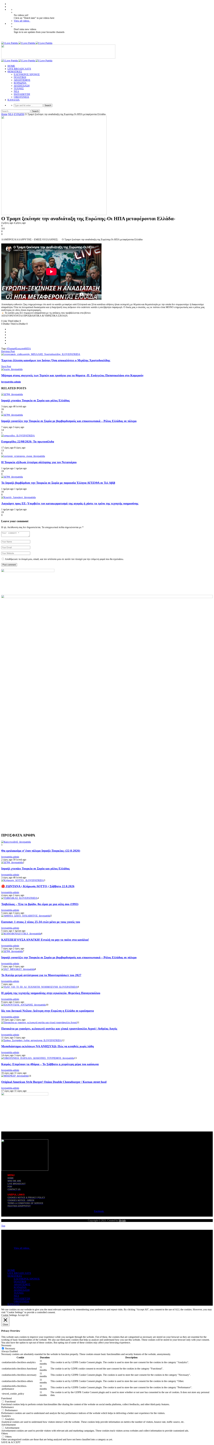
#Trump (10, 348)
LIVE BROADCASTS (19, 68)
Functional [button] (6, 1398)
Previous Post (8, 351)
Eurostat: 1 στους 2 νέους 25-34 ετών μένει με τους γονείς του (40, 921)
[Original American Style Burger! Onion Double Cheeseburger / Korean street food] (15, 1075)
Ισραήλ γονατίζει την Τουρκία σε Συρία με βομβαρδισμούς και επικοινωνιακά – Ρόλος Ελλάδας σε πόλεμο (69, 421)
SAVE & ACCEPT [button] (11, 1442)
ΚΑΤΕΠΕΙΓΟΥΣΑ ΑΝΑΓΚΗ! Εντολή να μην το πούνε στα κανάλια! (45, 939)
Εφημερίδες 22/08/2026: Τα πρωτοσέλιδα (27, 441)
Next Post (6, 366)
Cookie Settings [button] (9, 1315)
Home (4, 114)
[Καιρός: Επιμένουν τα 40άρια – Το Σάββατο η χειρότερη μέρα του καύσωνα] (37, 1058)
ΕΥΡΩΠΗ (19, 114)
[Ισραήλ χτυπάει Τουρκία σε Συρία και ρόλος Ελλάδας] (12, 394)
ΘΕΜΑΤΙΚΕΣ (15, 71)
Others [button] (4, 1433)
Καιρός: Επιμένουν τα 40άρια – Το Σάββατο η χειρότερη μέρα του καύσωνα (50, 1064)
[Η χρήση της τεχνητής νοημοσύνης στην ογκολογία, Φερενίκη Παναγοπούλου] (39, 987)
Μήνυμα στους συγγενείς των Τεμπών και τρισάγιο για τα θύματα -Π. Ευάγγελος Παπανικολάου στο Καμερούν (72, 375)
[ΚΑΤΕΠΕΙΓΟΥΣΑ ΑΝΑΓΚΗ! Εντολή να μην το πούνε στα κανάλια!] (21, 933)
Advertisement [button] (8, 1424)
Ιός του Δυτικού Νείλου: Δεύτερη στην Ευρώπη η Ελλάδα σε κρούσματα (47, 1010)
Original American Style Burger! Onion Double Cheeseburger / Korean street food (54, 1082)
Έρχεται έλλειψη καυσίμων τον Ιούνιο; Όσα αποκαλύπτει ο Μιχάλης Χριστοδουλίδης (55, 360)
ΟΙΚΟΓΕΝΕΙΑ (21, 97)
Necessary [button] (6, 1345)
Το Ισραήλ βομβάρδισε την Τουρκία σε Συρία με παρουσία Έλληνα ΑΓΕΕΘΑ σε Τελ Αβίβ (58, 482)
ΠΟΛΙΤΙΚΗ (20, 77)
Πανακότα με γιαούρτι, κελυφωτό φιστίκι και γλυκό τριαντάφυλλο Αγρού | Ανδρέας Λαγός (59, 1028)
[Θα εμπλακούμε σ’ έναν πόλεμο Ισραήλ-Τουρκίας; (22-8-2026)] (16, 842)
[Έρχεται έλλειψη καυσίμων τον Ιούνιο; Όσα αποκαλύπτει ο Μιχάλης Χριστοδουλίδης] (40, 354)
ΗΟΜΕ (11, 66)
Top (3, 1225)
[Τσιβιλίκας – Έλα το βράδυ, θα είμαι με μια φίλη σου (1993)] (19, 898)
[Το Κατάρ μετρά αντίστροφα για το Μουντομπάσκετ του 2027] (18, 969)
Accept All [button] (23, 1315)
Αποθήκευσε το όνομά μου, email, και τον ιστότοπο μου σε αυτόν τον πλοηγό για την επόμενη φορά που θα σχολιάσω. (64, 559)
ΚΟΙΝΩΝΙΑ (20, 83)
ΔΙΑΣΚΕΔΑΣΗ (22, 85)
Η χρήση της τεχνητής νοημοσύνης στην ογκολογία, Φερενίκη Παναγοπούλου (50, 993)
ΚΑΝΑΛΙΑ (14, 99)
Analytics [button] (6, 1416)
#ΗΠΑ (27, 348)
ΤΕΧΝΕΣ (19, 88)
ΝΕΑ (16, 91)
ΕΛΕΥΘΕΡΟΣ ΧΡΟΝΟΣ (27, 74)
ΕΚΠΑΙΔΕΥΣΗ (22, 94)
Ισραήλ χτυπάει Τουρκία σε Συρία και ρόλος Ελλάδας (35, 400)
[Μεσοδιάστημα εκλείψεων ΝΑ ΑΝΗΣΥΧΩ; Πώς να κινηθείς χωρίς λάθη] (31, 1040)
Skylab (122, 1220)
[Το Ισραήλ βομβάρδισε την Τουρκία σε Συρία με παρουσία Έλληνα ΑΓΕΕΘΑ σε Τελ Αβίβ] (12, 476)
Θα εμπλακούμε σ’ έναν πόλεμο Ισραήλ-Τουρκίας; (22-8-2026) (40, 850)
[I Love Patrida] (26, 43)
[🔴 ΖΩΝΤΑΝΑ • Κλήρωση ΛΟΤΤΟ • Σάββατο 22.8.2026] (22, 880)
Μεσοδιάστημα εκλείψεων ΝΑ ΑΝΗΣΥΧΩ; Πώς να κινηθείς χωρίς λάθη (47, 1046)
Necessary (10, 1348)
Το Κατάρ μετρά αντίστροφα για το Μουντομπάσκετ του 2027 (41, 975)
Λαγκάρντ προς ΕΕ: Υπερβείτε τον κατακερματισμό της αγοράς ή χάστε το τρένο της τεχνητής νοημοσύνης (69, 503)
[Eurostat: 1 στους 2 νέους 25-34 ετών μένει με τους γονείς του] (25, 915)
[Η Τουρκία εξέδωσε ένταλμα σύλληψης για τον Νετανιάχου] (23, 456)
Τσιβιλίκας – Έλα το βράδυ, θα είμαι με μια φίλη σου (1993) (39, 904)
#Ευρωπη (19, 348)
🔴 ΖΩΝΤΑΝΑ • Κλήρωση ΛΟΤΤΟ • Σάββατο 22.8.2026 (37, 886)
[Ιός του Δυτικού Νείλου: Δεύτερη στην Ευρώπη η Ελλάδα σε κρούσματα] (23, 1004)
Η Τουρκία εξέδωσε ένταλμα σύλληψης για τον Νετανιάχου (39, 462)
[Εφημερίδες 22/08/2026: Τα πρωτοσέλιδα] (18, 435)
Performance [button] (7, 1407)
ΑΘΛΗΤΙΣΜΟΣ (22, 80)
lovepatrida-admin (11, 381)
